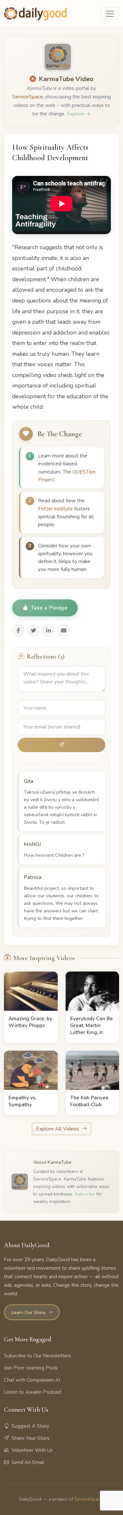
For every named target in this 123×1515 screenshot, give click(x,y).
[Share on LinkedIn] (48, 630)
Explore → (79, 114)
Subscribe (84, 1194)
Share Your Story (30, 1438)
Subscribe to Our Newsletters (37, 1355)
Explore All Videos (58, 1128)
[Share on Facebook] (18, 630)
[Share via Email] (63, 630)
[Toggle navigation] (110, 13)
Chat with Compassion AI (32, 1380)
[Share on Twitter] (33, 630)
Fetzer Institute (56, 509)
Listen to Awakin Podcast (33, 1392)
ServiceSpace (27, 97)
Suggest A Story (30, 1426)
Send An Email (27, 1462)
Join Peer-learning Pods (30, 1368)
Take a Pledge (49, 607)
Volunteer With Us (32, 1450)
